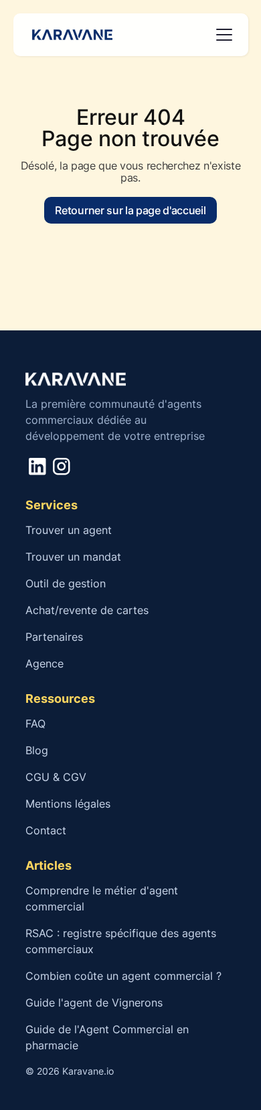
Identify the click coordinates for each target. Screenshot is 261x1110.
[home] (69, 34)
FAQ (35, 723)
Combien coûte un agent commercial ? (125, 976)
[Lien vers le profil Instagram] (61, 466)
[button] (221, 35)
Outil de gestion (65, 583)
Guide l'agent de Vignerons (94, 1002)
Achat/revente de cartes (87, 610)
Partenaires (54, 636)
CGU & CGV (55, 777)
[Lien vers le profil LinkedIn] (37, 466)
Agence (44, 663)
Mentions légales (67, 803)
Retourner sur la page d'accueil (130, 210)
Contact (45, 830)
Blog (36, 750)
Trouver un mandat (73, 556)
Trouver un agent (68, 530)
